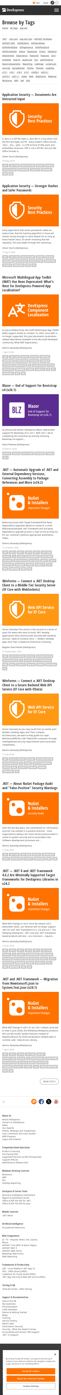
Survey (30, 369)
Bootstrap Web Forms (13, 1253)
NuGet (44, 560)
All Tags (14, 28)
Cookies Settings (31, 1386)
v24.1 (36, 1066)
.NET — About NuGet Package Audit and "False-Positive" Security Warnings (30, 785)
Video (24, 76)
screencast (51, 63)
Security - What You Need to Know (19, 1329)
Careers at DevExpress (13, 1122)
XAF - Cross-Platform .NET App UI (18, 1268)
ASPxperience (26, 47)
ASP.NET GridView (43, 39)
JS (29, 365)
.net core (13, 39)
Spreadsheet (18, 68)
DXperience (22, 55)
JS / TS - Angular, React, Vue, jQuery (19, 1239)
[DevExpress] (13, 10)
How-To (16, 59)
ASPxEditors (23, 43)
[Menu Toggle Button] (56, 10)
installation (20, 560)
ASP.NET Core (9, 1058)
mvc (36, 59)
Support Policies (10, 1159)
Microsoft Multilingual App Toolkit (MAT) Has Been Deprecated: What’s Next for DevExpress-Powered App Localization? (28, 283)
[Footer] (3, 1102)
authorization (10, 660)
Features (45, 55)
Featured (34, 55)
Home (5, 28)
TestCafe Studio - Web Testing (17, 1289)
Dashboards (33, 556)
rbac (12, 664)
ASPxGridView (38, 43)
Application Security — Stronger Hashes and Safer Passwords (30, 188)
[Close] (55, 1354)
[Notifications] (57, 3)
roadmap (39, 63)
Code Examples (9, 1309)
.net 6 (12, 552)
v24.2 (49, 564)
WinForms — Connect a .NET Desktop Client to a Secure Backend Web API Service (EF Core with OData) (28, 685)
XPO (28, 80)
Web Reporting (9, 1256)
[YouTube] (56, 1101)
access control (17, 656)
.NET (4, 39)
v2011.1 (15, 76)
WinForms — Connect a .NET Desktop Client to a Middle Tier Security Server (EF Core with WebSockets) (29, 585)
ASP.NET (40, 165)
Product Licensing (11, 1151)
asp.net (23, 28)
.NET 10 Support (10, 1334)
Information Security (12, 1326)
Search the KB (9, 1301)
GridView (6, 59)
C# (14, 556)
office (51, 365)
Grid (53, 55)
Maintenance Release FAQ (15, 1162)
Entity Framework (42, 660)
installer (33, 560)
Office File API (9, 169)
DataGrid (52, 51)
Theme (30, 68)
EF (21, 660)
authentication (44, 656)
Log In (45, 2)
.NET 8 (28, 552)
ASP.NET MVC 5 (9, 1248)
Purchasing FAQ (10, 1154)
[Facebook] (41, 1101)
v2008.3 (35, 72)
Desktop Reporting (11, 1183)
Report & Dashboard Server (15, 1197)
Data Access (21, 261)
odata (6, 767)
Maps (32, 1062)
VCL (53, 369)
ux (48, 369)
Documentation (9, 1306)
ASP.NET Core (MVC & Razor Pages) (19, 1245)
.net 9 (36, 552)
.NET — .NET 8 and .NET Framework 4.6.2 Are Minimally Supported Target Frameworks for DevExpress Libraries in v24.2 (30, 877)
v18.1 (12, 72)
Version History (9, 1320)
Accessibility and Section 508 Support (20, 1332)
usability (50, 68)
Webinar (52, 76)
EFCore (28, 660)
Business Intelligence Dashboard (18, 1195)
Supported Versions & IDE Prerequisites (22, 1156)
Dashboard (8, 261)
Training (6, 1317)
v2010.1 (44, 72)
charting (44, 356)
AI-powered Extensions (13, 1227)
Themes (40, 68)
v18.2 (19, 72)
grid (5, 664)
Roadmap (20, 369)
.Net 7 (20, 552)
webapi (40, 664)
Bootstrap (32, 51)
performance (46, 59)
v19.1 (26, 72)
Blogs (5, 1315)
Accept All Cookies (30, 1371)
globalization (19, 365)
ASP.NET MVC (8, 43)
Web (31, 76)
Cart (38, 2)
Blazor (49, 165)
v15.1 (4, 72)
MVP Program (9, 1136)
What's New (8, 1323)
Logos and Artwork (11, 1139)
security (6, 68)
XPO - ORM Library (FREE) (14, 1271)
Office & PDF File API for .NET (16, 1200)
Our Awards (8, 1128)
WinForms (7, 80)
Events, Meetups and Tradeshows (19, 1130)
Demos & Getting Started (14, 1312)
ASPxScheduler (9, 51)
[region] (31, 1372)
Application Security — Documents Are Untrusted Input (29, 96)
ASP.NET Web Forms (12, 1250)
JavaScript (27, 59)
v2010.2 (6, 76)
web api (31, 664)
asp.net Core (26, 39)
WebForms (41, 76)
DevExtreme (8, 55)
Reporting (27, 63)
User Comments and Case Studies (19, 1133)
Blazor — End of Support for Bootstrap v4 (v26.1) (29, 387)
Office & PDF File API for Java (16, 1203)
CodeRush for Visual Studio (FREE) (19, 1274)
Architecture (27, 165)
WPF (16, 80)
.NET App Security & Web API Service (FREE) (23, 1277)
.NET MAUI (25, 854)
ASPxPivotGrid (42, 47)
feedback (45, 360)
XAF (22, 80)
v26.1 (5, 457)
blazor (22, 51)
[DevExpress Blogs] (34, 1101)
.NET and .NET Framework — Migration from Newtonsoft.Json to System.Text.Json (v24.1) (30, 983)
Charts (42, 51)
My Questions (9, 1303)
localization (39, 365)
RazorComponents (11, 63)
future (6, 365)
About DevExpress (11, 1119)
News (5, 1125)
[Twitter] (48, 1101)
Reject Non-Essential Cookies (31, 1378)
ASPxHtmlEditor (10, 47)
